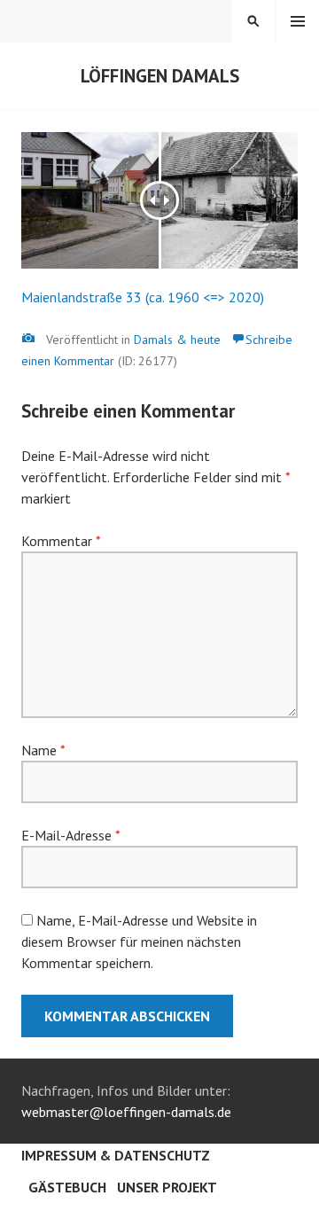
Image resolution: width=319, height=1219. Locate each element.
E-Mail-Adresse (70, 835)
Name (43, 750)
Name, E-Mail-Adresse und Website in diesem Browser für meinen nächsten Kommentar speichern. (139, 941)
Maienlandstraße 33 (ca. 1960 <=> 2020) (142, 297)
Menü (297, 21)
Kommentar (60, 541)
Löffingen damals (160, 76)
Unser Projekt (167, 1187)
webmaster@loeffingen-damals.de (126, 1112)
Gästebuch (67, 1187)
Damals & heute (177, 340)
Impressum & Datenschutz (115, 1155)
